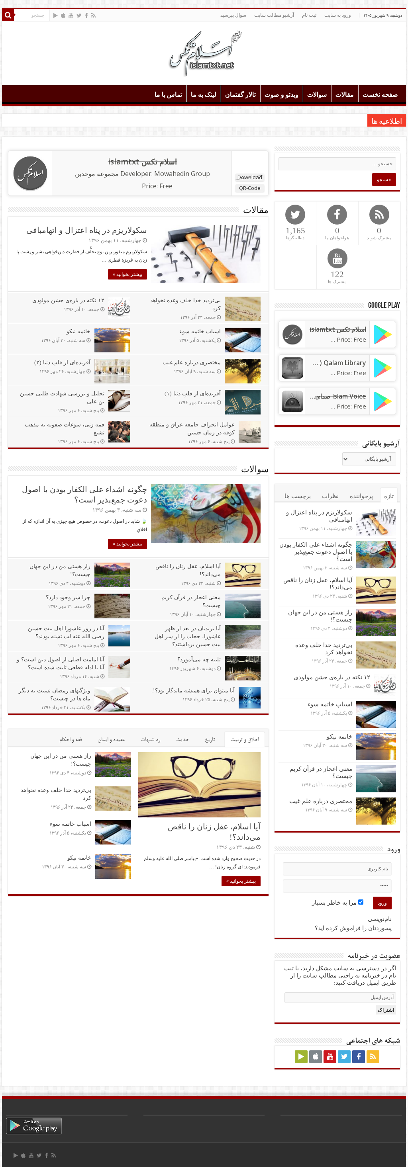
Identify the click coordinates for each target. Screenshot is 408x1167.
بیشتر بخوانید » (127, 274)
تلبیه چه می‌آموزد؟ (199, 660)
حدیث (182, 739)
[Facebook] (86, 15)
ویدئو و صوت (281, 94)
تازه (389, 496)
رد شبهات (150, 739)
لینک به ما (203, 94)
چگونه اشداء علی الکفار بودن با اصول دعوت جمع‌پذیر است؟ (315, 551)
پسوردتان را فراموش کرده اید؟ (353, 928)
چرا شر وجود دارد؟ (68, 597)
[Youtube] (71, 15)
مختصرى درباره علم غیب (192, 363)
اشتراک (386, 1010)
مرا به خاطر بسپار (335, 902)
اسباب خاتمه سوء (200, 331)
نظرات (330, 496)
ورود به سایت (337, 15)
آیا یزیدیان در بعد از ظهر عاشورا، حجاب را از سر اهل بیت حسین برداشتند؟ (188, 636)
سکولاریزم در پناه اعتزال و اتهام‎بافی (86, 230)
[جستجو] (8, 15)
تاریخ (210, 739)
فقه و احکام (70, 739)
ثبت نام (309, 15)
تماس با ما (168, 94)
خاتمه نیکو (78, 331)
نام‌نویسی (380, 919)
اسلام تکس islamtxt (142, 161)
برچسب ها (297, 496)
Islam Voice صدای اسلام (332, 396)
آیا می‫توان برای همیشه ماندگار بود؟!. (193, 691)
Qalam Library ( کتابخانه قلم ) (324, 362)
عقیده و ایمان (111, 739)
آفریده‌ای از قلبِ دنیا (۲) (62, 363)
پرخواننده (361, 496)
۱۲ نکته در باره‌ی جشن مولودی (68, 300)
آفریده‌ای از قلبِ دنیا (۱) (193, 394)
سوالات (317, 94)
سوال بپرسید (233, 15)
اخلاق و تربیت (245, 739)
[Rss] (93, 15)
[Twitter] (79, 15)
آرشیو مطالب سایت (274, 15)
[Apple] (63, 15)
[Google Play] (56, 15)
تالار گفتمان (240, 94)
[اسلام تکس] (204, 51)
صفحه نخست (380, 94)
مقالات (344, 94)
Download (249, 177)
